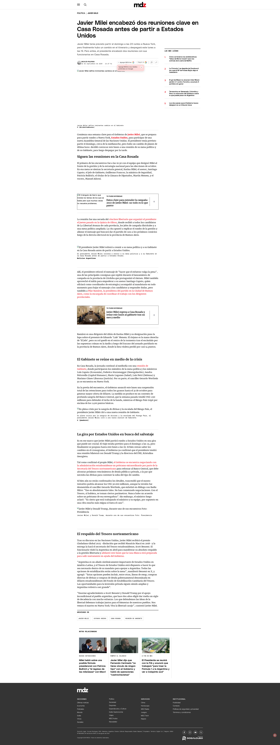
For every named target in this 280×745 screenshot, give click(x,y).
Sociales (80, 722)
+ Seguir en (140, 62)
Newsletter (113, 722)
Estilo (79, 716)
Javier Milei (134, 134)
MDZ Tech (145, 716)
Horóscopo (145, 706)
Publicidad (176, 703)
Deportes (112, 705)
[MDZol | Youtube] (195, 732)
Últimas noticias (83, 703)
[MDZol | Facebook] (184, 732)
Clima (143, 703)
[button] (78, 5)
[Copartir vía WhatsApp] (152, 62)
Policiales (80, 709)
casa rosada (116, 618)
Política (81, 13)
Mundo (79, 712)
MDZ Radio (145, 709)
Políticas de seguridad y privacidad (186, 709)
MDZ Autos (113, 718)
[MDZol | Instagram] (190, 732)
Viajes (111, 715)
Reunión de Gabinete (133, 618)
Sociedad (112, 702)
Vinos (79, 719)
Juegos (144, 712)
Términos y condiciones (182, 712)
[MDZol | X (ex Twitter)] (201, 732)
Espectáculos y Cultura (117, 709)
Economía (81, 706)
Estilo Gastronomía (116, 712)
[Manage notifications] (275, 735)
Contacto (176, 706)
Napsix (143, 719)
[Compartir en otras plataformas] (156, 62)
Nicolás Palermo (88, 61)
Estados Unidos (119, 137)
